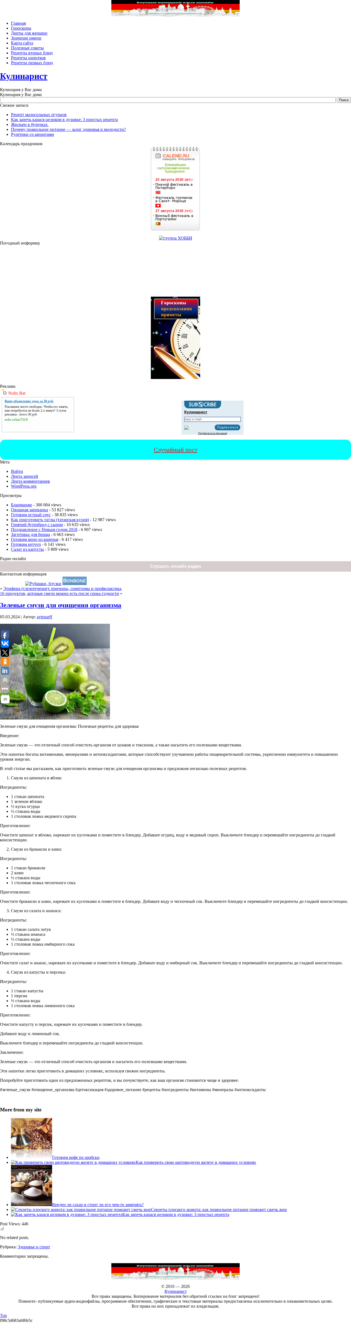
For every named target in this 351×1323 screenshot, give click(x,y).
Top (3, 1315)
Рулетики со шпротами (32, 134)
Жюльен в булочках (30, 124)
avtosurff (44, 616)
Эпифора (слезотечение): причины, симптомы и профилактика (62, 588)
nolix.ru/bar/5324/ (16, 420)
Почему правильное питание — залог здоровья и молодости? (68, 129)
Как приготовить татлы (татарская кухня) (50, 519)
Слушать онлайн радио (175, 566)
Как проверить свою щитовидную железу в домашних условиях (196, 1162)
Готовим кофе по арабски (76, 1157)
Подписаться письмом (212, 433)
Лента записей (24, 476)
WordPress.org (23, 486)
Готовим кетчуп (26, 544)
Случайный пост (175, 449)
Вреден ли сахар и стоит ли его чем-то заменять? (98, 1204)
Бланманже (21, 504)
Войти (17, 471)
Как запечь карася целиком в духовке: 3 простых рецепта (64, 119)
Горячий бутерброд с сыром (37, 524)
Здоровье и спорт (34, 1247)
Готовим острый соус (31, 514)
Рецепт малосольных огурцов (39, 114)
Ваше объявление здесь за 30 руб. (29, 401)
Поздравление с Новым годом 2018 (44, 529)
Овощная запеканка (29, 509)
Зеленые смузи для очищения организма (60, 605)
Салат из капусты (27, 549)
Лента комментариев (30, 481)
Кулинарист (23, 76)
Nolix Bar (17, 393)
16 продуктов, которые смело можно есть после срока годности (59, 593)
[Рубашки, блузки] (43, 583)
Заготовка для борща (30, 534)
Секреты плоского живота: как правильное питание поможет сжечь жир (219, 1209)
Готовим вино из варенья (34, 539)
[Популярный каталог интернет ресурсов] (75, 583)
